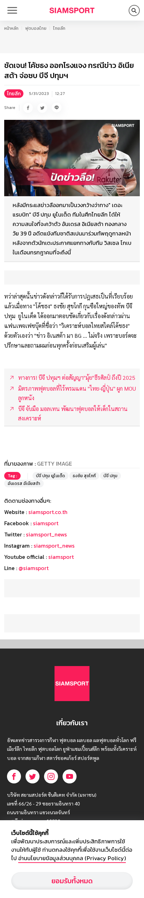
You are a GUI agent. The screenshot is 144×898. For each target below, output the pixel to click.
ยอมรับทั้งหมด (72, 881)
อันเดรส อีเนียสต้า (24, 483)
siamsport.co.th (47, 512)
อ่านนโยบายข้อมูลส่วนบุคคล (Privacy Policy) (72, 858)
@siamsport (34, 568)
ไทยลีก (59, 28)
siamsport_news (46, 534)
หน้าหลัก (11, 28)
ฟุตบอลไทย (35, 28)
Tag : (12, 476)
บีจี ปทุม (110, 476)
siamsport (45, 523)
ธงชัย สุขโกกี (84, 476)
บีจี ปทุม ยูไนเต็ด (50, 476)
